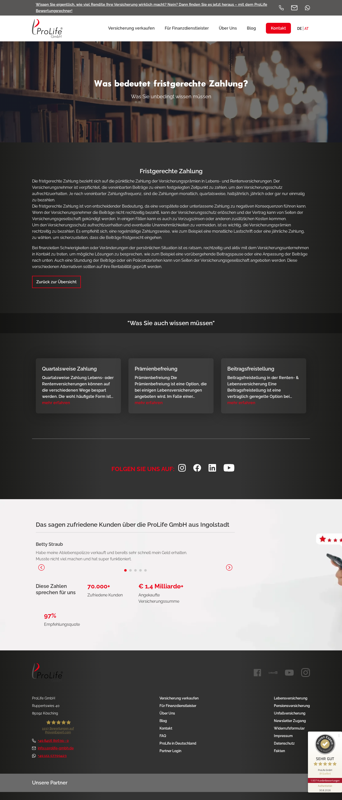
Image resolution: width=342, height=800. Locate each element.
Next (229, 567)
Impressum (283, 736)
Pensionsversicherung (292, 706)
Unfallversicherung (289, 713)
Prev (41, 567)
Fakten (279, 751)
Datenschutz (284, 743)
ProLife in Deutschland (177, 743)
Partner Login (170, 751)
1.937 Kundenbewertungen (324, 780)
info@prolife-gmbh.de (56, 748)
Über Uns (167, 713)
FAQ (162, 736)
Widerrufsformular (289, 728)
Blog (163, 721)
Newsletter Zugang (290, 721)
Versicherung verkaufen (179, 698)
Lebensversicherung (290, 698)
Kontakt (165, 728)
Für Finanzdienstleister (177, 706)
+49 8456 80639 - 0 (53, 741)
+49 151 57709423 (52, 756)
